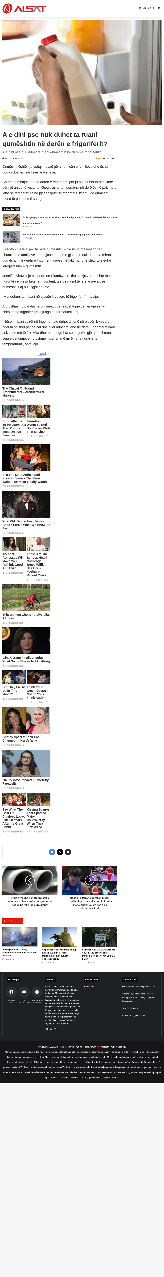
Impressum (89, 986)
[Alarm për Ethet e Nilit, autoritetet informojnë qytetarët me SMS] (19, 936)
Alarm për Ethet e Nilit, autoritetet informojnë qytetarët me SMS (19, 952)
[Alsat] (24, 8)
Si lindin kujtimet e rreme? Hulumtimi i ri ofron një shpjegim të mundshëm (63, 234)
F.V (6, 159)
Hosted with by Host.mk (97, 1047)
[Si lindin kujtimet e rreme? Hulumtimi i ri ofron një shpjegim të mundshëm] (11, 237)
